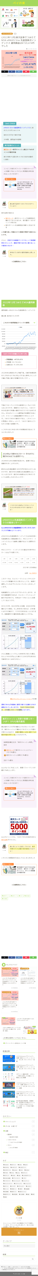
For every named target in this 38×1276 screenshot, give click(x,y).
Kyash (26, 1164)
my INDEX (33, 573)
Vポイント (7, 1175)
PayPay (27, 1170)
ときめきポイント (27, 1175)
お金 (19, 1175)
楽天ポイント (6, 896)
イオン (24, 1178)
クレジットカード (8, 1183)
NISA (21, 896)
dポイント (14, 1164)
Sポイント (25, 1172)
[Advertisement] (19, 102)
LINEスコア (14, 1167)
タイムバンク (28, 1183)
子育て (20, 1189)
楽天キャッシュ (22, 1191)
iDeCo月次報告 (14, 1147)
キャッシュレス (19, 1122)
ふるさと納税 (7, 1178)
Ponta (12, 1172)
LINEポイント (23, 1167)
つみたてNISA (20, 1140)
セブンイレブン (18, 1183)
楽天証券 (4, 840)
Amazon (6, 1164)
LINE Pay (7, 1167)
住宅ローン (14, 1189)
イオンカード (7, 1181)
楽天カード (7, 149)
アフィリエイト (16, 1178)
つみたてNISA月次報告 (7, 33)
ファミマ (13, 1186)
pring (18, 1172)
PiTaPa (6, 1172)
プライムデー (21, 1186)
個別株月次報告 (14, 1137)
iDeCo (20, 1145)
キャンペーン (26, 1181)
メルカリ (29, 1186)
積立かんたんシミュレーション (21, 699)
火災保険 (22, 1194)
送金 (6, 1197)
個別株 (20, 1134)
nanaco (15, 1170)
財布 (33, 1194)
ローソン (6, 1189)
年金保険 (27, 1189)
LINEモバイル (8, 1170)
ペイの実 (19, 3)
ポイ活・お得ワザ (19, 1126)
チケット (6, 1186)
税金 (28, 1194)
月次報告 (5, 898)
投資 (19, 1131)
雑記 (19, 1153)
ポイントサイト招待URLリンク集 (15, 1043)
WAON (13, 1175)
